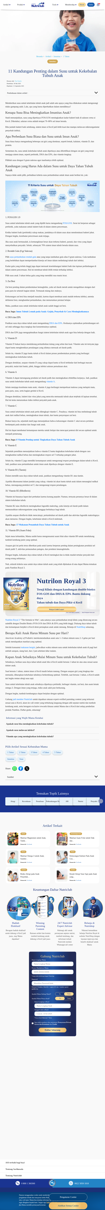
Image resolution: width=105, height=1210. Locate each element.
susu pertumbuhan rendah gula (27, 279)
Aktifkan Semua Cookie (68, 1204)
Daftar (92, 5)
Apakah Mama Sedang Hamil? (43, 1101)
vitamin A (88, 432)
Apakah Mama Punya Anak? (42, 1105)
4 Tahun (51, 850)
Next (100, 899)
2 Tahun (24, 850)
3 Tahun (37, 850)
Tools (72, 5)
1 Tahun (68, 56)
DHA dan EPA (68, 359)
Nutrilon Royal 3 (14, 703)
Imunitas (58, 56)
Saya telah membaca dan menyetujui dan (53, 1130)
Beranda (38, 56)
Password (36, 1086)
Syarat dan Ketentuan (49, 1131)
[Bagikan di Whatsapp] (16, 866)
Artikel (6, 5)
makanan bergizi (34, 734)
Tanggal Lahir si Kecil (42, 1116)
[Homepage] (50, 4)
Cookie (64, 1131)
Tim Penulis (21, 81)
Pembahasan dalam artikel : (20, 93)
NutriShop (57, 714)
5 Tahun (64, 850)
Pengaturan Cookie (68, 1195)
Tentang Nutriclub (14, 1175)
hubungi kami (29, 1203)
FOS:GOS (82, 238)
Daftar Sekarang (52, 1137)
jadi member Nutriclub (26, 794)
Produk (26, 5)
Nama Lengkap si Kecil (43, 1108)
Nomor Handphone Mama (42, 1074)
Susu (23, 857)
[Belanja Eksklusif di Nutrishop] (100, 5)
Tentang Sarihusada (15, 1169)
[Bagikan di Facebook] (22, 866)
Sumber (11, 875)
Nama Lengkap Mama (40, 1066)
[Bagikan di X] (28, 866)
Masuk (82, 5)
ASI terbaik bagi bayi (16, 1163)
